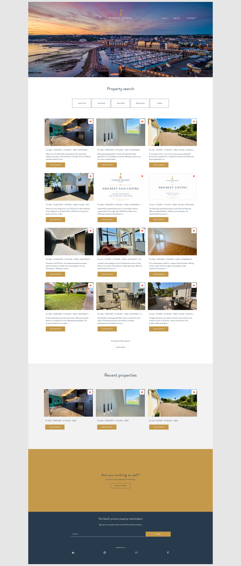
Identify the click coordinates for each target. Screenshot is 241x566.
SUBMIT (158, 534)
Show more (120, 347)
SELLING (69, 18)
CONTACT (191, 18)
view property (55, 165)
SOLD (164, 18)
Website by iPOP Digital (36, 562)
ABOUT (177, 18)
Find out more (120, 486)
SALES (41, 18)
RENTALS (55, 18)
